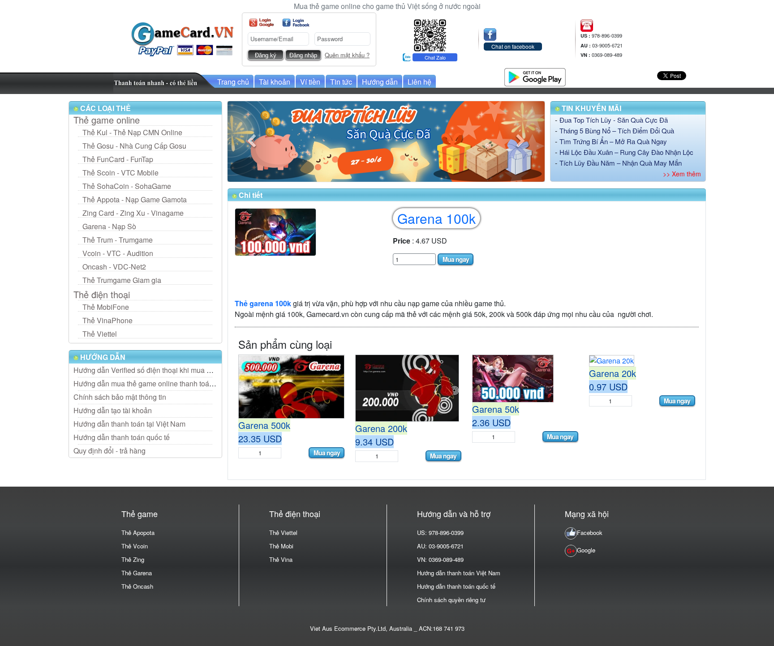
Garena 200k (381, 428)
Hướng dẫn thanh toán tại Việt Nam (129, 424)
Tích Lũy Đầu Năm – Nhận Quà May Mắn (620, 162)
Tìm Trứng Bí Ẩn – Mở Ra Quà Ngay (613, 141)
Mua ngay (456, 259)
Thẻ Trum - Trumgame (117, 239)
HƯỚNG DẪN (101, 357)
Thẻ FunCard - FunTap (117, 159)
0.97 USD (608, 386)
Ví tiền (310, 82)
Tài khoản (274, 82)
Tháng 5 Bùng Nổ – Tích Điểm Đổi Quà (616, 130)
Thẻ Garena (136, 573)
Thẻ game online (106, 120)
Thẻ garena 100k (263, 303)
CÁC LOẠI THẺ (104, 108)
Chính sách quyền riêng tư (451, 599)
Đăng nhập (303, 55)
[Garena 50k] (513, 377)
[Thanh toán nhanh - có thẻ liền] (164, 82)
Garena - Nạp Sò (109, 226)
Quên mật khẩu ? (347, 55)
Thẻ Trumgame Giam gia (121, 280)
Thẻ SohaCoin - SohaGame (126, 186)
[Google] (261, 22)
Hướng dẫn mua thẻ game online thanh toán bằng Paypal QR (170, 383)
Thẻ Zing (132, 559)
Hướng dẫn (380, 82)
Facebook (589, 532)
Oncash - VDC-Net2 (114, 266)
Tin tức (341, 82)
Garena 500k (264, 425)
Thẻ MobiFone (105, 307)
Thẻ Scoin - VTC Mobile (120, 172)
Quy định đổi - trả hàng (109, 450)
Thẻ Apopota (138, 532)
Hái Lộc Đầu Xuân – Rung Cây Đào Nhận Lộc (626, 152)
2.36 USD (491, 422)
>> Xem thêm (682, 173)
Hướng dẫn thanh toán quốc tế (121, 437)
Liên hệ (419, 82)
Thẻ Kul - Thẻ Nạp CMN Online (132, 132)
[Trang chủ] (182, 38)
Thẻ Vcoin (134, 546)
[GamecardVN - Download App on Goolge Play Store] (535, 76)
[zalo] (430, 34)
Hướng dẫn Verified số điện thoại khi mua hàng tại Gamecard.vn (174, 370)
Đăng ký (265, 55)
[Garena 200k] (407, 387)
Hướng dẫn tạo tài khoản (112, 410)
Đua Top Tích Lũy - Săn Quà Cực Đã (613, 119)
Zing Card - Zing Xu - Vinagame (133, 213)
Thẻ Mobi (281, 546)
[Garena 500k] (291, 386)
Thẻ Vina (280, 559)
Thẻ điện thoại (101, 294)
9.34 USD (374, 441)
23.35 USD (260, 438)
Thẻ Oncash (137, 586)
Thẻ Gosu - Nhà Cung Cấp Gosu (134, 145)
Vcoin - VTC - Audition (117, 253)
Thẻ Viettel (99, 333)
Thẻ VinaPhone (107, 320)
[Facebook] (296, 22)
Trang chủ (233, 82)
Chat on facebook (512, 46)
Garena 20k (612, 373)
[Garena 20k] (611, 360)
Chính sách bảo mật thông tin (119, 397)
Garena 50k (495, 408)
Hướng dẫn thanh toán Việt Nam (458, 573)
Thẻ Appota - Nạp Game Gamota (134, 199)
